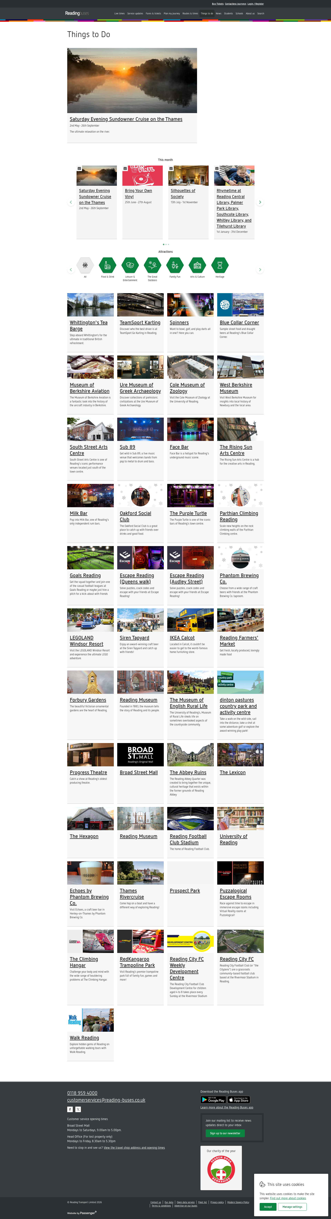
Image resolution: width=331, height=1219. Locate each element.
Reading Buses (77, 13)
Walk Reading (84, 1037)
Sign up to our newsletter (225, 1133)
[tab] (163, 244)
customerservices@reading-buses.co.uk (106, 1100)
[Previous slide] (71, 202)
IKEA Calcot (182, 637)
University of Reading (233, 839)
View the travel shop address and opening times (134, 1147)
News (218, 13)
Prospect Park (185, 890)
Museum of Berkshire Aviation (89, 387)
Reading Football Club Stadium (188, 839)
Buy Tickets (218, 3)
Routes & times (190, 13)
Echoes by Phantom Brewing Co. (89, 896)
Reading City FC (237, 959)
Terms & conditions (161, 1205)
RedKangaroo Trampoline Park (137, 962)
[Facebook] (70, 1109)
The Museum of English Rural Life (189, 702)
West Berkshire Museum (236, 387)
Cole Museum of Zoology (187, 387)
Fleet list (202, 1202)
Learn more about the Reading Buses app (226, 1107)
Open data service (186, 1202)
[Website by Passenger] (82, 1213)
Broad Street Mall (139, 772)
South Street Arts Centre (89, 450)
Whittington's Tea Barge (89, 325)
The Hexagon (84, 836)
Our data (169, 1202)
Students (228, 13)
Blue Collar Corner (239, 322)
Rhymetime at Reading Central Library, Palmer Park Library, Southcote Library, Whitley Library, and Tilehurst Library (234, 208)
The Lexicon (233, 772)
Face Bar (179, 447)
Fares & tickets (153, 13)
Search (260, 13)
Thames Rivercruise (132, 893)
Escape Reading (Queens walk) (137, 578)
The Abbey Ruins (188, 772)
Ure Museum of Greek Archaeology (140, 387)
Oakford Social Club (135, 516)
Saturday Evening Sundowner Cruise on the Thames (126, 119)
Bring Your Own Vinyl (138, 193)
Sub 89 (127, 447)
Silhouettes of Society (183, 193)
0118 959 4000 (82, 1093)
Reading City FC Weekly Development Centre (187, 968)
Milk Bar (78, 513)
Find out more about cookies (288, 1198)
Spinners (179, 322)
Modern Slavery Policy (238, 1202)
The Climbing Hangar (84, 962)
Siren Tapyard (134, 637)
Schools (239, 13)
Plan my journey (172, 13)
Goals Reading (85, 575)
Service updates (135, 13)
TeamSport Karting (140, 322)
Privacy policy (217, 1202)
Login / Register (256, 3)
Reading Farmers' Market (239, 640)
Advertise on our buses (185, 1205)
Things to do (207, 13)
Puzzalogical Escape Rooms (235, 893)
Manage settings (292, 1206)
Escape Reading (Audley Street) (187, 578)
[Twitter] (78, 1109)
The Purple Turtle (188, 513)
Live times (119, 13)
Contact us (156, 1202)
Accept (268, 1206)
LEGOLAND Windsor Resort (86, 640)
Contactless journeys (235, 3)
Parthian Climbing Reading (239, 516)
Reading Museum (138, 699)
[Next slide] (260, 202)
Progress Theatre (88, 772)
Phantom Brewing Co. (239, 578)
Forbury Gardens (88, 699)
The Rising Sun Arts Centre (236, 450)
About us (250, 13)
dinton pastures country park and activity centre (238, 705)
